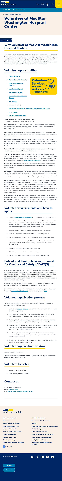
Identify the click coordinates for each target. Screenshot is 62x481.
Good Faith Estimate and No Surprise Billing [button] (45, 426)
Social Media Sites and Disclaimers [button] (13, 443)
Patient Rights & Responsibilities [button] (41, 437)
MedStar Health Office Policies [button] (12, 432)
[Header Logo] (8, 2)
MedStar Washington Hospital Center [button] (13, 10)
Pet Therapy (13, 101)
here (45, 291)
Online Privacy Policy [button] (9, 434)
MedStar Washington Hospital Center (13, 14)
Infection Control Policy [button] (10, 429)
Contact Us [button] (9, 470)
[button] (37, 4)
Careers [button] (9, 465)
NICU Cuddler (13, 112)
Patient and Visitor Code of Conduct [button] (42, 434)
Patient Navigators (14, 76)
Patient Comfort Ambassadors (18, 80)
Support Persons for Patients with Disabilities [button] (42, 443)
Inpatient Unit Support (16, 89)
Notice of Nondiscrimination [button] (40, 432)
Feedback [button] (34, 423)
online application (22, 309)
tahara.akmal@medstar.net (32, 160)
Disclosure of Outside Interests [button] (41, 421)
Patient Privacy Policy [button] (9, 437)
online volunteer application (23, 217)
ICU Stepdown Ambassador (17, 116)
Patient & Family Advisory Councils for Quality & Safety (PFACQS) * (29, 108)
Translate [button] (9, 447)
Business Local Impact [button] (10, 418)
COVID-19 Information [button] (38, 418)
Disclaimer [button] (6, 421)
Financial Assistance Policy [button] (11, 426)
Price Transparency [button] (9, 440)
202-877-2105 (13, 389)
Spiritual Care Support (15, 92)
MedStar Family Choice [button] (38, 429)
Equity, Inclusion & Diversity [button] (11, 423)
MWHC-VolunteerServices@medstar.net (20, 391)
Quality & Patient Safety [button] (39, 440)
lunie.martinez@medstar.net (19, 291)
